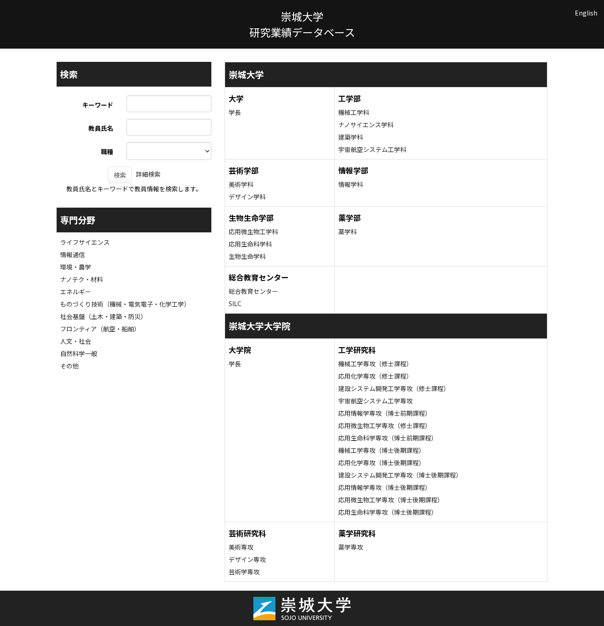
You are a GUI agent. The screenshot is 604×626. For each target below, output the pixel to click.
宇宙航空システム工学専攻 (375, 400)
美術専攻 (241, 547)
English (586, 12)
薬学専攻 (350, 547)
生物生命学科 (247, 256)
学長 (235, 112)
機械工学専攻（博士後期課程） (381, 450)
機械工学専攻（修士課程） (375, 363)
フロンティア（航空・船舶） (100, 328)
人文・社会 (75, 341)
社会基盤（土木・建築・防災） (103, 316)
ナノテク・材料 (81, 279)
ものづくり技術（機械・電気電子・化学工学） (125, 304)
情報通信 (72, 254)
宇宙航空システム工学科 (372, 149)
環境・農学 (75, 266)
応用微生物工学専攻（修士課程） (384, 425)
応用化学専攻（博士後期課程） (381, 462)
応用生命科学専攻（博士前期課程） (387, 437)
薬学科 (347, 231)
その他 (69, 365)
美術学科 (241, 184)
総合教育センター (253, 291)
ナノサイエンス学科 (366, 124)
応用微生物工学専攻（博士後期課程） (390, 499)
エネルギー (75, 291)
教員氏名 (100, 128)
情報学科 (350, 184)
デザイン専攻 (247, 559)
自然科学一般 (78, 353)
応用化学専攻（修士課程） (375, 376)
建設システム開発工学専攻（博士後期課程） (400, 474)
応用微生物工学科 (253, 231)
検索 (120, 175)
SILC (235, 303)
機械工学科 (353, 112)
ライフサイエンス (85, 242)
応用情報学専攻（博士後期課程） (384, 487)
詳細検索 (148, 174)
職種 (107, 151)
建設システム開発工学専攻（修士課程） (394, 388)
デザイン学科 (247, 196)
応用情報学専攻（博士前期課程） (384, 413)
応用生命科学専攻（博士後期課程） (387, 512)
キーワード (97, 104)
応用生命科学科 (250, 243)
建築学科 (350, 137)
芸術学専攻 (244, 571)
